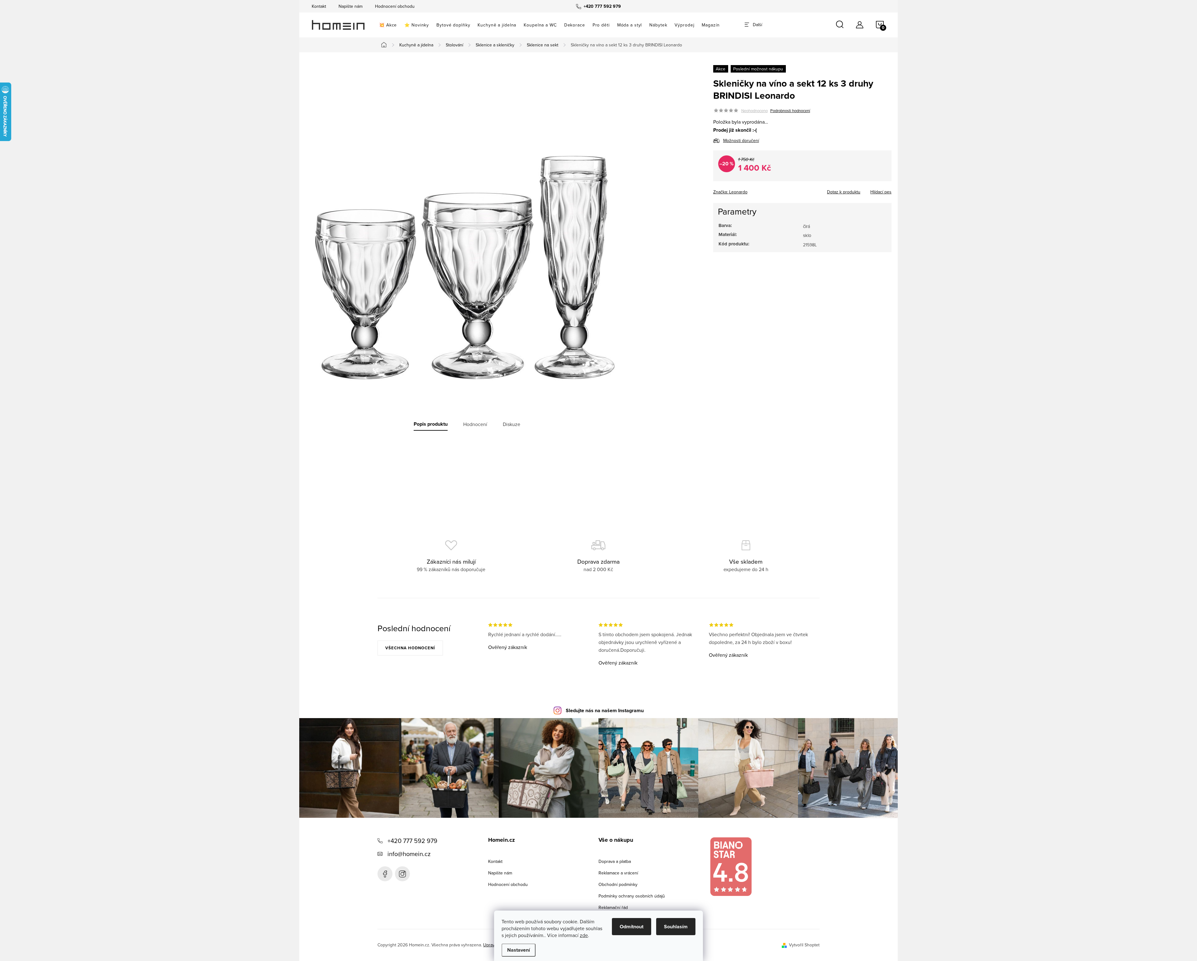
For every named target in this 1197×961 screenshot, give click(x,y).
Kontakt (319, 6)
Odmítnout (631, 926)
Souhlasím (676, 926)
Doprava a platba (614, 861)
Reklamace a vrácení (618, 873)
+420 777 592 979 (412, 840)
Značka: (730, 192)
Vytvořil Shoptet (804, 945)
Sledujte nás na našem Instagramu (605, 710)
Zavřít (748, 189)
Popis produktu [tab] (431, 424)
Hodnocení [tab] (475, 424)
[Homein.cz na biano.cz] (730, 867)
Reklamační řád (613, 907)
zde (584, 935)
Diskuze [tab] (511, 424)
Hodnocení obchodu (395, 6)
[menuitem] (388, 24)
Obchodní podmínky (617, 884)
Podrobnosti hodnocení (790, 110)
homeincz (402, 873)
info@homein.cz (408, 853)
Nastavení (518, 950)
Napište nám (351, 6)
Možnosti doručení (741, 140)
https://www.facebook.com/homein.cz (384, 873)
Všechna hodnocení (410, 648)
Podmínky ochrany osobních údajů (631, 896)
